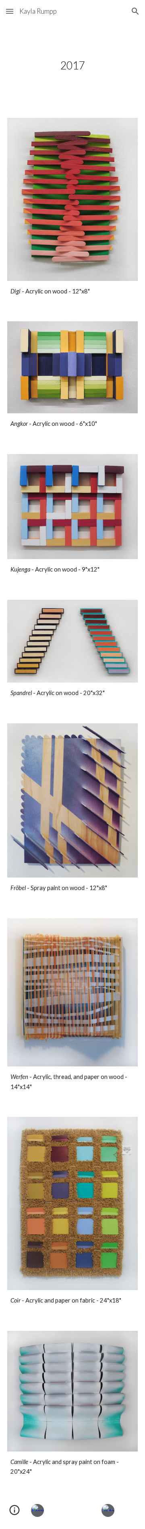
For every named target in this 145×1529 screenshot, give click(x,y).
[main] (72, 65)
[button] (9, 11)
